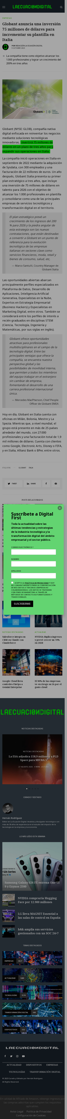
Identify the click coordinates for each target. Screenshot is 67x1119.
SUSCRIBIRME (22, 603)
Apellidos (16, 571)
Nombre (15, 559)
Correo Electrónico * (22, 547)
